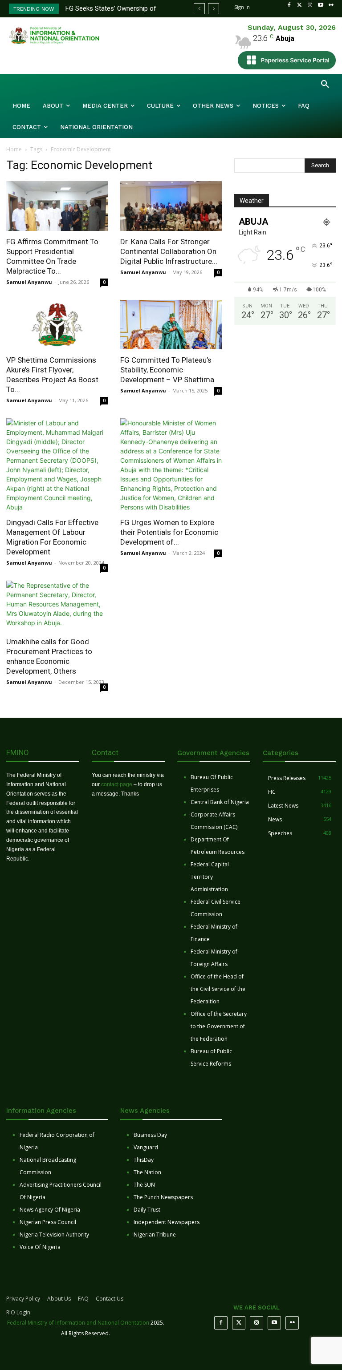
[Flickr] (331, 5)
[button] (325, 84)
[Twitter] (300, 5)
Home (14, 149)
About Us (59, 1298)
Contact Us (109, 1298)
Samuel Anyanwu (29, 282)
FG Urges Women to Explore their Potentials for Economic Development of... (169, 532)
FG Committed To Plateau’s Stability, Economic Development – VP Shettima (167, 370)
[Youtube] (321, 5)
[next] (213, 8)
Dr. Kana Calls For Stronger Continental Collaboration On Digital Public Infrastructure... (168, 251)
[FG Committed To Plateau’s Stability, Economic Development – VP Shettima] (171, 325)
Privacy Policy (23, 1298)
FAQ (83, 1298)
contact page (116, 784)
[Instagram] (310, 5)
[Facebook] (289, 5)
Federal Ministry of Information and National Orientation (78, 1322)
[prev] (199, 8)
